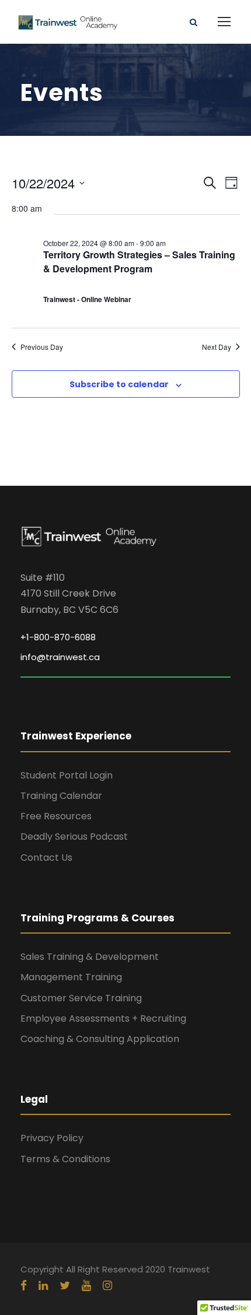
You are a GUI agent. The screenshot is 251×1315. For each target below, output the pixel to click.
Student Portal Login (66, 775)
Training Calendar (61, 795)
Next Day (216, 347)
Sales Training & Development (89, 956)
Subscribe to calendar (119, 384)
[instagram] (107, 1286)
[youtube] (86, 1286)
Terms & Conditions (65, 1159)
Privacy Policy (51, 1138)
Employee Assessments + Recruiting (103, 1018)
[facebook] (23, 1286)
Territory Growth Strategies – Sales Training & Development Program (139, 261)
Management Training (71, 977)
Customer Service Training (81, 998)
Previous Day (41, 347)
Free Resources (56, 816)
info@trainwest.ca (60, 657)
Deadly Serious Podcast (74, 836)
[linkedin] (43, 1286)
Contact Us (46, 857)
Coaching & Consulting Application (99, 1039)
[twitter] (65, 1286)
